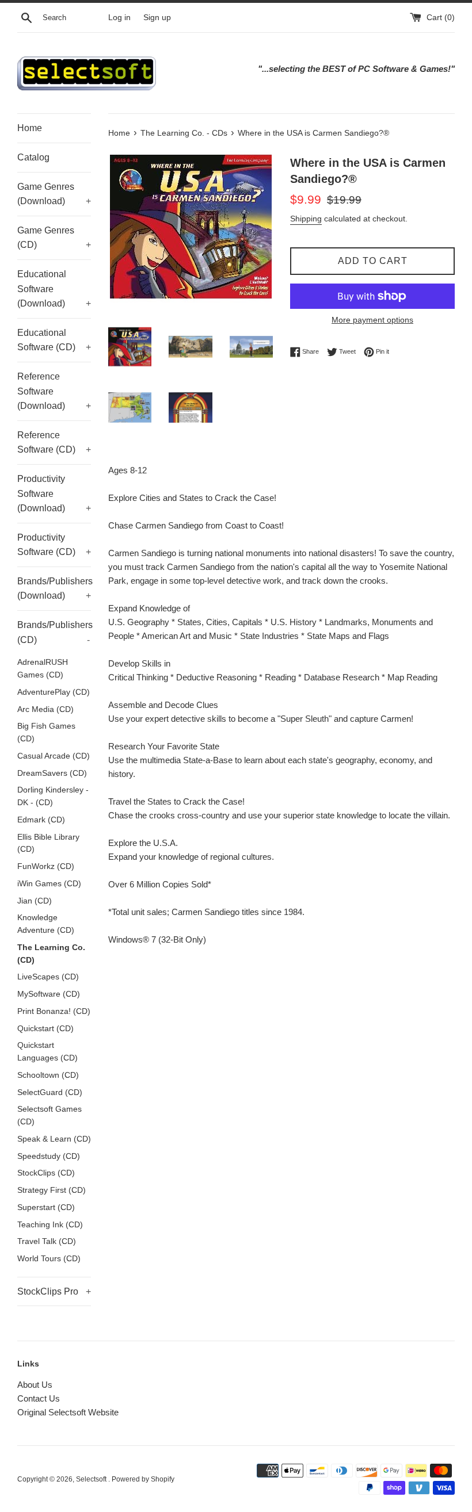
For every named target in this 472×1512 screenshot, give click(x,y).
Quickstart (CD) (45, 1028)
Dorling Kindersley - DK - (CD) (53, 796)
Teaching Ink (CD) (50, 1224)
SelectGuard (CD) (49, 1092)
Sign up (157, 17)
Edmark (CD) (41, 820)
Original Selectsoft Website (68, 1412)
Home (29, 128)
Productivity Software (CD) (54, 545)
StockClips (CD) (46, 1173)
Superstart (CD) (46, 1207)
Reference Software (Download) (54, 391)
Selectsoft (92, 1479)
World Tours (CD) (49, 1258)
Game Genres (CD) (54, 237)
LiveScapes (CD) (48, 977)
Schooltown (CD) (48, 1075)
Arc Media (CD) (45, 709)
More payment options (372, 319)
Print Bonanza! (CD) (53, 1011)
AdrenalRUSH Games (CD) (42, 668)
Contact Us (38, 1398)
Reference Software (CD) (54, 442)
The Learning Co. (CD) (51, 953)
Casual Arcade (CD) (53, 756)
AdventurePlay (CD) (53, 692)
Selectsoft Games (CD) (49, 1115)
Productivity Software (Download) (54, 493)
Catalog (33, 157)
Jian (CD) (34, 901)
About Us (34, 1384)
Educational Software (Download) (54, 288)
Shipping (306, 218)
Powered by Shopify (143, 1479)
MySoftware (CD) (48, 994)
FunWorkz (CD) (45, 866)
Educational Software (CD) (54, 340)
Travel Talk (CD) (46, 1241)
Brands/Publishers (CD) (54, 632)
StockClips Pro (54, 1291)
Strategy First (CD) (51, 1190)
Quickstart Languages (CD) (47, 1051)
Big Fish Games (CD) (46, 732)
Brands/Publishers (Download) (54, 588)
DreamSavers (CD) (52, 773)
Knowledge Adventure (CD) (45, 924)
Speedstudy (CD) (48, 1156)
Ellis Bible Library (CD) (48, 843)
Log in (119, 17)
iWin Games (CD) (49, 883)
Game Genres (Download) (54, 194)
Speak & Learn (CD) (54, 1139)
